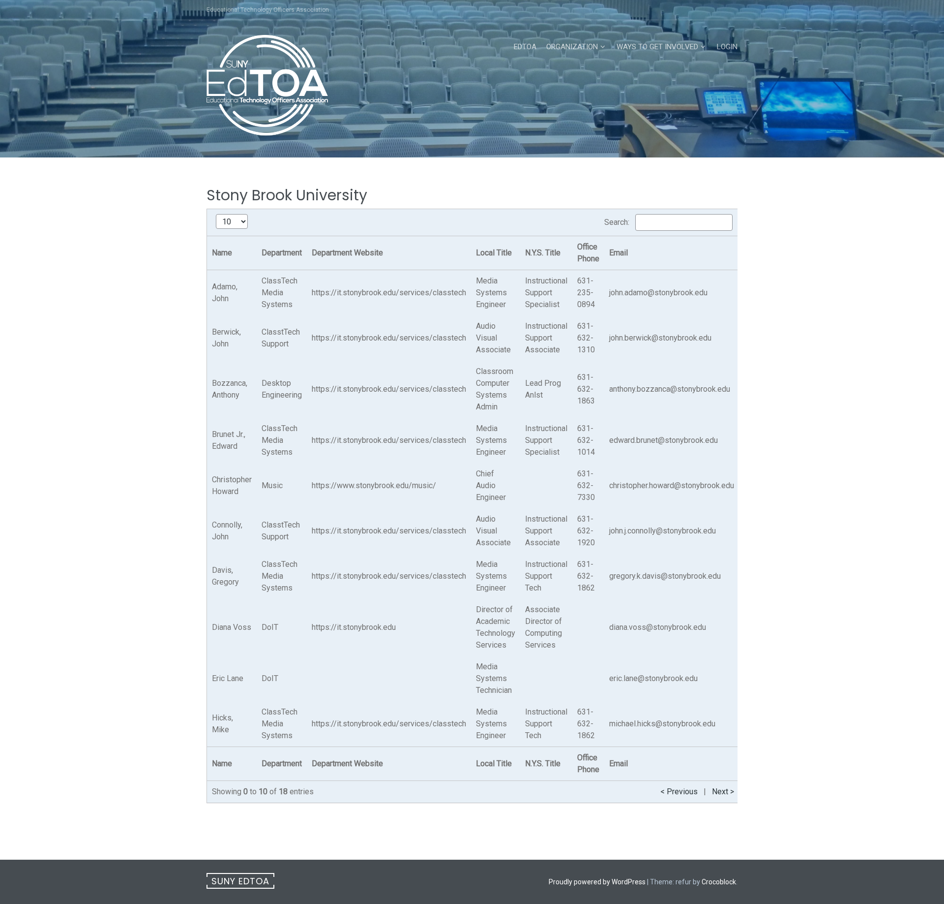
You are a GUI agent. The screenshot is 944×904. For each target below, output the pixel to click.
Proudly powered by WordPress (597, 882)
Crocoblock (719, 882)
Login (727, 46)
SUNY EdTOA (240, 881)
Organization (572, 46)
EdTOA (525, 46)
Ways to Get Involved (657, 46)
